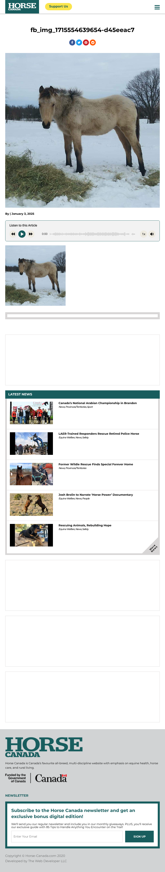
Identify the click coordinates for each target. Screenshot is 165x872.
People (85, 498)
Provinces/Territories (75, 407)
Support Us (58, 6)
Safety (85, 437)
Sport (90, 407)
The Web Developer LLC (47, 861)
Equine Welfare (66, 437)
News (62, 407)
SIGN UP (139, 836)
